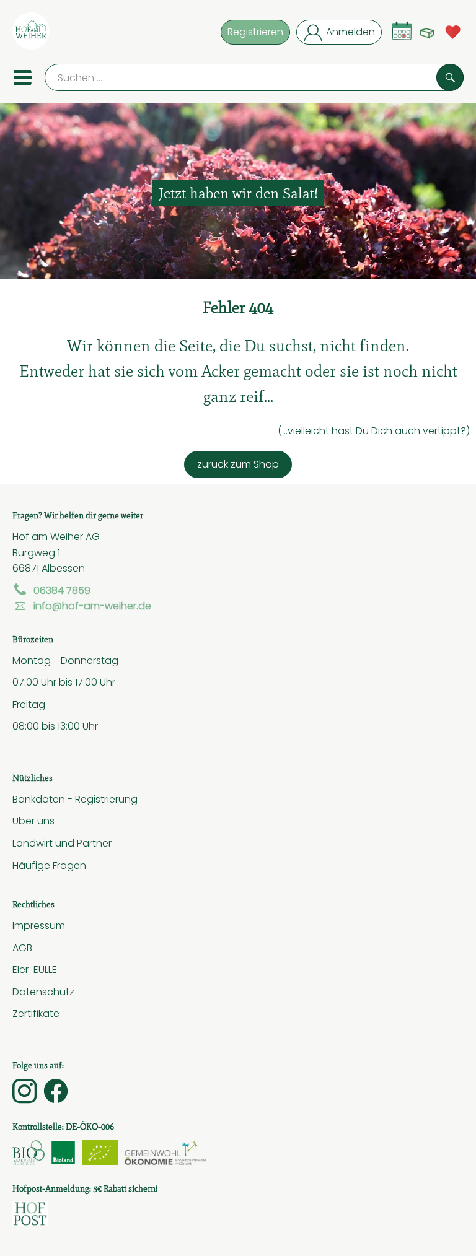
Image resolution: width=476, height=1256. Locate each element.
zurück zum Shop (238, 464)
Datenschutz (43, 992)
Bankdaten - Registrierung (75, 799)
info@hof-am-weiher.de (92, 606)
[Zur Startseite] (31, 33)
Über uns (33, 821)
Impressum (38, 925)
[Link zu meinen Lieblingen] (453, 30)
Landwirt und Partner (62, 843)
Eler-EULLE (34, 969)
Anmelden (350, 32)
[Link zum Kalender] (402, 30)
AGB (22, 948)
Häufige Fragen (49, 865)
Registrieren (255, 32)
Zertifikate (36, 1013)
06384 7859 (61, 590)
